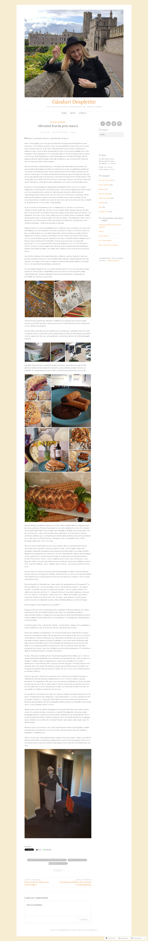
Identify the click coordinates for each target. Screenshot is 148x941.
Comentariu (83, 919)
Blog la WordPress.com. (61, 930)
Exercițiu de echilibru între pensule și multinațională (75, 882)
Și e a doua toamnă (105, 240)
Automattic (92, 930)
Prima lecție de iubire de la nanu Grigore (37, 882)
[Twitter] (113, 123)
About (72, 113)
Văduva (101, 231)
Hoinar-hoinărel (58, 122)
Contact (82, 113)
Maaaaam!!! (102, 189)
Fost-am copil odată (105, 180)
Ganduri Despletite (113, 260)
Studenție (102, 203)
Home (64, 113)
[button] (39, 298)
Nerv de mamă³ (104, 194)
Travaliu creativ (104, 212)
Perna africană (103, 236)
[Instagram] (119, 123)
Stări (100, 207)
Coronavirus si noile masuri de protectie (47, 860)
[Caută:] (111, 134)
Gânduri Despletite (74, 102)
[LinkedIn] (108, 123)
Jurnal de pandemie (77, 860)
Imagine (73, 132)
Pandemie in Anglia (58, 863)
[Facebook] (102, 123)
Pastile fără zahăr (105, 198)
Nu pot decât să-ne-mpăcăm (108, 245)
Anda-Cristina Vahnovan (60, 132)
